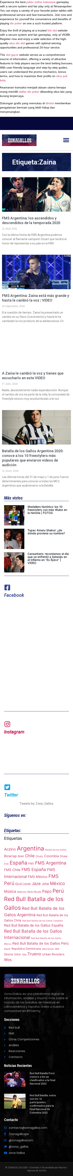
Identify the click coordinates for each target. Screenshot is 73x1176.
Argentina (30, 848)
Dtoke (64, 856)
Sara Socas (48, 948)
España (18, 863)
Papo (47, 891)
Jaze (36, 883)
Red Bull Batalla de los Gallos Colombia (42, 920)
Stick (17, 954)
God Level (23, 884)
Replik (7, 949)
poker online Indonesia (41, 2)
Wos (8, 959)
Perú (58, 891)
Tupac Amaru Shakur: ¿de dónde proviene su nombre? (46, 531)
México (57, 883)
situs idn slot (17, 43)
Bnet (21, 856)
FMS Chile (12, 870)
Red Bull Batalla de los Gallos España (33, 925)
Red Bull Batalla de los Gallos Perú (40, 943)
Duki (6, 863)
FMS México (37, 877)
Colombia (51, 856)
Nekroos (21, 891)
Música (10, 891)
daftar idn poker (29, 91)
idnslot (50, 103)
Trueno (34, 953)
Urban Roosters (53, 954)
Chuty (39, 856)
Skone (8, 954)
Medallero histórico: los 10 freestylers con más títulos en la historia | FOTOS (47, 509)
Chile (30, 855)
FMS (31, 863)
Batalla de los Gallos (55, 849)
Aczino (10, 849)
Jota (45, 884)
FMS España (33, 869)
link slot (52, 30)
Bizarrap (10, 856)
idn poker (16, 23)
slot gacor (12, 54)
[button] (66, 140)
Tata (24, 954)
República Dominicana (26, 948)
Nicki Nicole (34, 891)
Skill (57, 948)
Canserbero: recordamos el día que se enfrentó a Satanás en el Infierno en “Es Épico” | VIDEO (48, 558)
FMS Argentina (50, 863)
